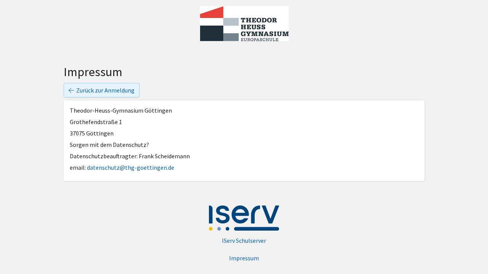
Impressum (244, 258)
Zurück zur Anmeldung (105, 90)
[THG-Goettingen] (244, 23)
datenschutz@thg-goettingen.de (130, 167)
